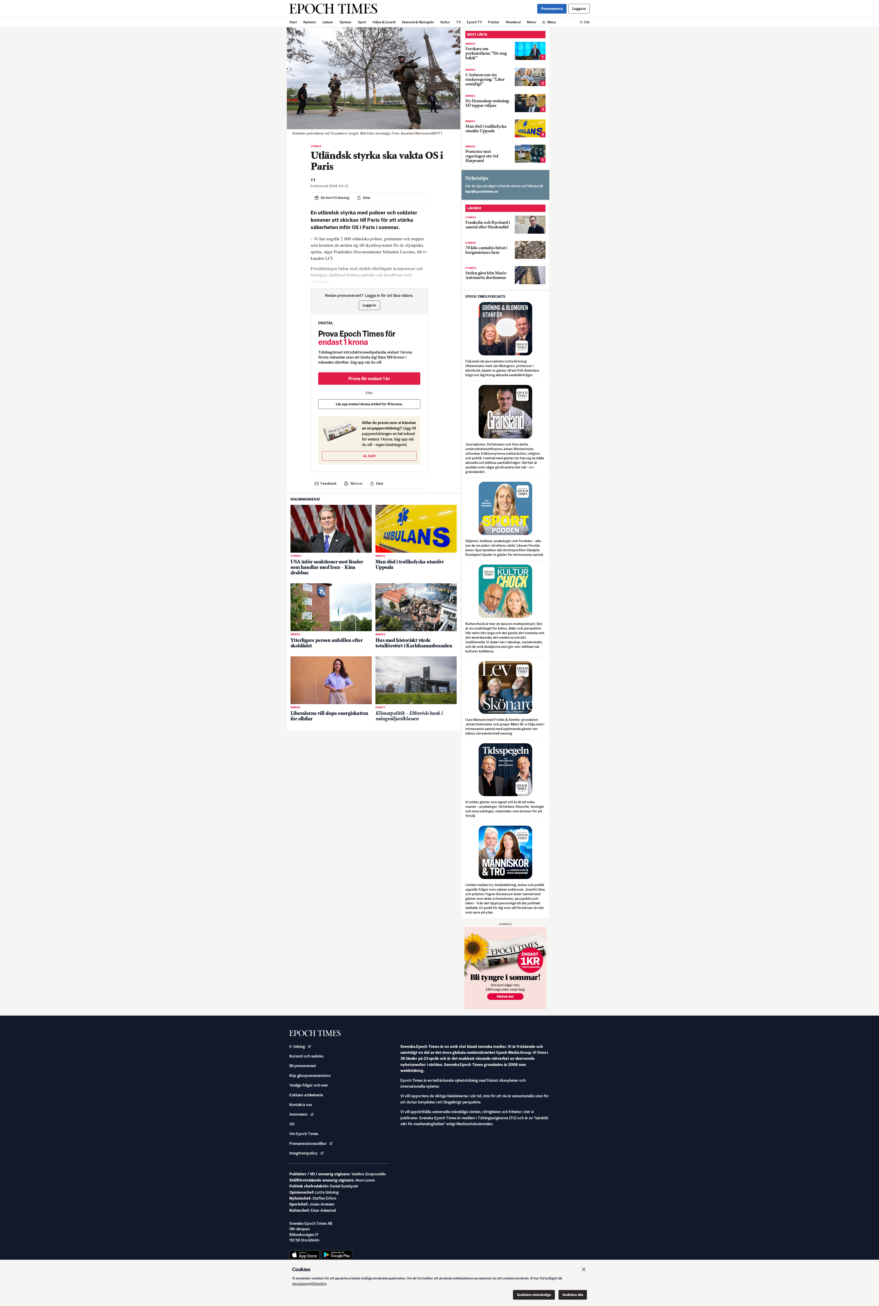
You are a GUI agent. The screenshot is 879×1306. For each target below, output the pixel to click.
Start (293, 22)
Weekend (513, 22)
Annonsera (298, 1114)
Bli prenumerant (302, 1065)
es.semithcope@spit (481, 191)
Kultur (445, 22)
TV (458, 22)
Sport (362, 22)
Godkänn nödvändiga (534, 1295)
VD (291, 1124)
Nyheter (309, 22)
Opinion (345, 22)
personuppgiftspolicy (309, 1283)
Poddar (493, 22)
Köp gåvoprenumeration (309, 1075)
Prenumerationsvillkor (307, 1143)
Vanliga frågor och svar (308, 1085)
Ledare (328, 22)
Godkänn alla (572, 1295)
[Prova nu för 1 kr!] (505, 968)
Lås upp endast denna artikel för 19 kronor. (369, 404)
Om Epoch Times (303, 1133)
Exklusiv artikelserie (306, 1095)
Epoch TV (474, 22)
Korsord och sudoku (306, 1056)
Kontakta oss (300, 1104)
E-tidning (297, 1046)
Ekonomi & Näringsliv (418, 22)
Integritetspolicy (303, 1153)
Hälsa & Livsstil (384, 22)
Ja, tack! (369, 456)
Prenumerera (552, 9)
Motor (531, 22)
